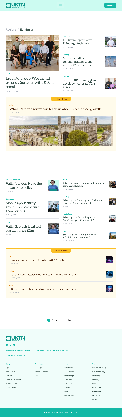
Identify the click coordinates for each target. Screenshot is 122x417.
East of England (69, 368)
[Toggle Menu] (60, 5)
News (65, 180)
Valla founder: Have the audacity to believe (24, 186)
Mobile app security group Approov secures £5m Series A (23, 207)
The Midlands (68, 372)
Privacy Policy (11, 383)
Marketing (96, 376)
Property (95, 380)
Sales (94, 383)
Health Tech (67, 214)
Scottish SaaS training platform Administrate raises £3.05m (79, 236)
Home (8, 368)
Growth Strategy (98, 372)
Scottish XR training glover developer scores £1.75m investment (80, 83)
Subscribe (110, 5)
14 (64, 320)
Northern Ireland (69, 395)
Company (9, 364)
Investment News (99, 368)
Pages (94, 364)
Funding (66, 55)
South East (67, 380)
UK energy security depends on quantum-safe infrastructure (43, 289)
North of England (70, 376)
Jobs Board (39, 368)
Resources (39, 364)
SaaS (64, 231)
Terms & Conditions (13, 380)
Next (70, 320)
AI (10, 257)
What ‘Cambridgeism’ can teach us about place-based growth (55, 109)
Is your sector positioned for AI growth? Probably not (39, 260)
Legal (8, 74)
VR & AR (66, 76)
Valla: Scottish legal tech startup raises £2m (24, 229)
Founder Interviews (13, 180)
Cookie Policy (11, 387)
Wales (65, 391)
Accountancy (97, 391)
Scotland (66, 387)
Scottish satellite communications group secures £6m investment (78, 62)
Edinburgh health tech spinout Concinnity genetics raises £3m (79, 219)
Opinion (12, 105)
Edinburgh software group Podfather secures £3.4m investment (82, 202)
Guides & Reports (41, 372)
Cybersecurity (11, 199)
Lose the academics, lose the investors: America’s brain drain (43, 274)
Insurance (96, 395)
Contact (9, 376)
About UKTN (11, 372)
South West (67, 383)
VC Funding (96, 387)
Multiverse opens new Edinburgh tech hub (77, 41)
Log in (98, 5)
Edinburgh (67, 36)
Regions (66, 364)
